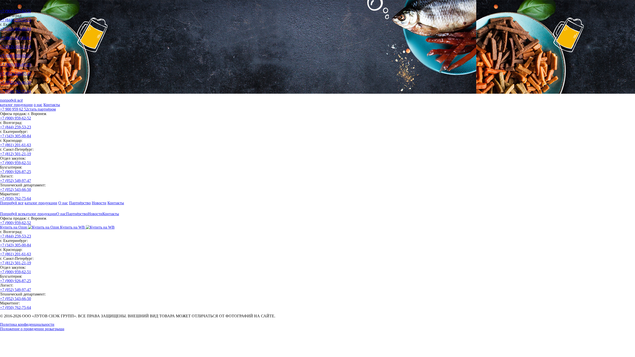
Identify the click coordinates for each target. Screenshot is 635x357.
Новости (99, 203)
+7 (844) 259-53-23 (15, 20)
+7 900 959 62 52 (14, 109)
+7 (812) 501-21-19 (15, 47)
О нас (63, 203)
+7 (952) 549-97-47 (15, 73)
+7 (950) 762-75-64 (15, 91)
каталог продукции (16, 105)
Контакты (51, 105)
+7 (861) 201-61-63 (15, 38)
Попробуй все (12, 203)
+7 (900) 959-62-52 (15, 11)
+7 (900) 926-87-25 (15, 64)
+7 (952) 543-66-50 (15, 82)
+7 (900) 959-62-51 (15, 56)
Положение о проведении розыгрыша (32, 329)
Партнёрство (80, 203)
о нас (38, 105)
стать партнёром (42, 109)
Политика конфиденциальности (27, 324)
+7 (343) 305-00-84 (15, 29)
